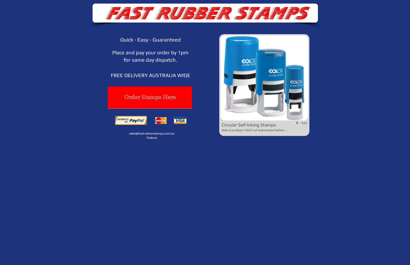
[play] (297, 123)
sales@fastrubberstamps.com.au (151, 133)
